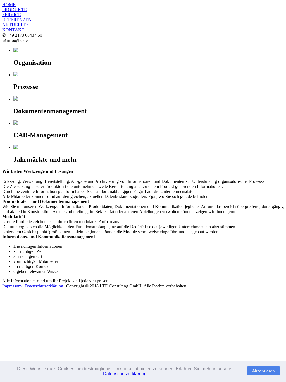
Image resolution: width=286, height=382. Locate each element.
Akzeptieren (263, 371)
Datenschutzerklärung (125, 373)
